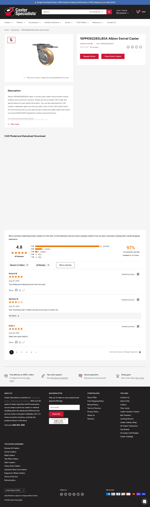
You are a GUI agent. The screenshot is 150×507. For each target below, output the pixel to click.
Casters (7, 22)
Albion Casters (86, 44)
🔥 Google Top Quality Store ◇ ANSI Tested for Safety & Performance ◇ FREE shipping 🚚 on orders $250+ (75, 2)
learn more (140, 378)
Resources (96, 22)
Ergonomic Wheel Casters (14, 473)
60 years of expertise (59, 378)
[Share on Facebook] (128, 47)
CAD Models (81, 22)
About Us (91, 415)
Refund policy (9, 480)
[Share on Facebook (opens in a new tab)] (16, 290)
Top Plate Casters (11, 459)
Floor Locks (124, 408)
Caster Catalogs (126, 436)
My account (121, 13)
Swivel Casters (10, 452)
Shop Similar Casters (113, 56)
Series (67, 22)
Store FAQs (92, 397)
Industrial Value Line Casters (15, 470)
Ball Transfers (125, 415)
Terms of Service (94, 408)
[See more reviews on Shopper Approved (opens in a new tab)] (24, 290)
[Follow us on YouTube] (78, 494)
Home (6, 30)
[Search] (109, 11)
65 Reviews (22, 256)
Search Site (125, 401)
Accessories (33, 22)
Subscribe (56, 414)
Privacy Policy (92, 412)
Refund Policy (92, 405)
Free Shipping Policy (95, 401)
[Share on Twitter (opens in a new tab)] (20, 290)
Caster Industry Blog (128, 422)
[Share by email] (140, 47)
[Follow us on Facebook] (61, 494)
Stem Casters (9, 462)
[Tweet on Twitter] (136, 47)
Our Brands (124, 429)
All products (15, 30)
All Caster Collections (129, 426)
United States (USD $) (13, 490)
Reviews (90, 419)
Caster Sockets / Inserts (129, 412)
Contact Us (111, 22)
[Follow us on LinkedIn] (82, 494)
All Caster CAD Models (129, 433)
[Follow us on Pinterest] (74, 494)
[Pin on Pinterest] (132, 47)
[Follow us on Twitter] (65, 494)
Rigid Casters (9, 455)
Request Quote (89, 56)
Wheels (20, 22)
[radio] (75, 246)
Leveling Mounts (126, 419)
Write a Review (65, 265)
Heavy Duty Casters (12, 466)
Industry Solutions (52, 22)
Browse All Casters (11, 448)
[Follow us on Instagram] (69, 494)
